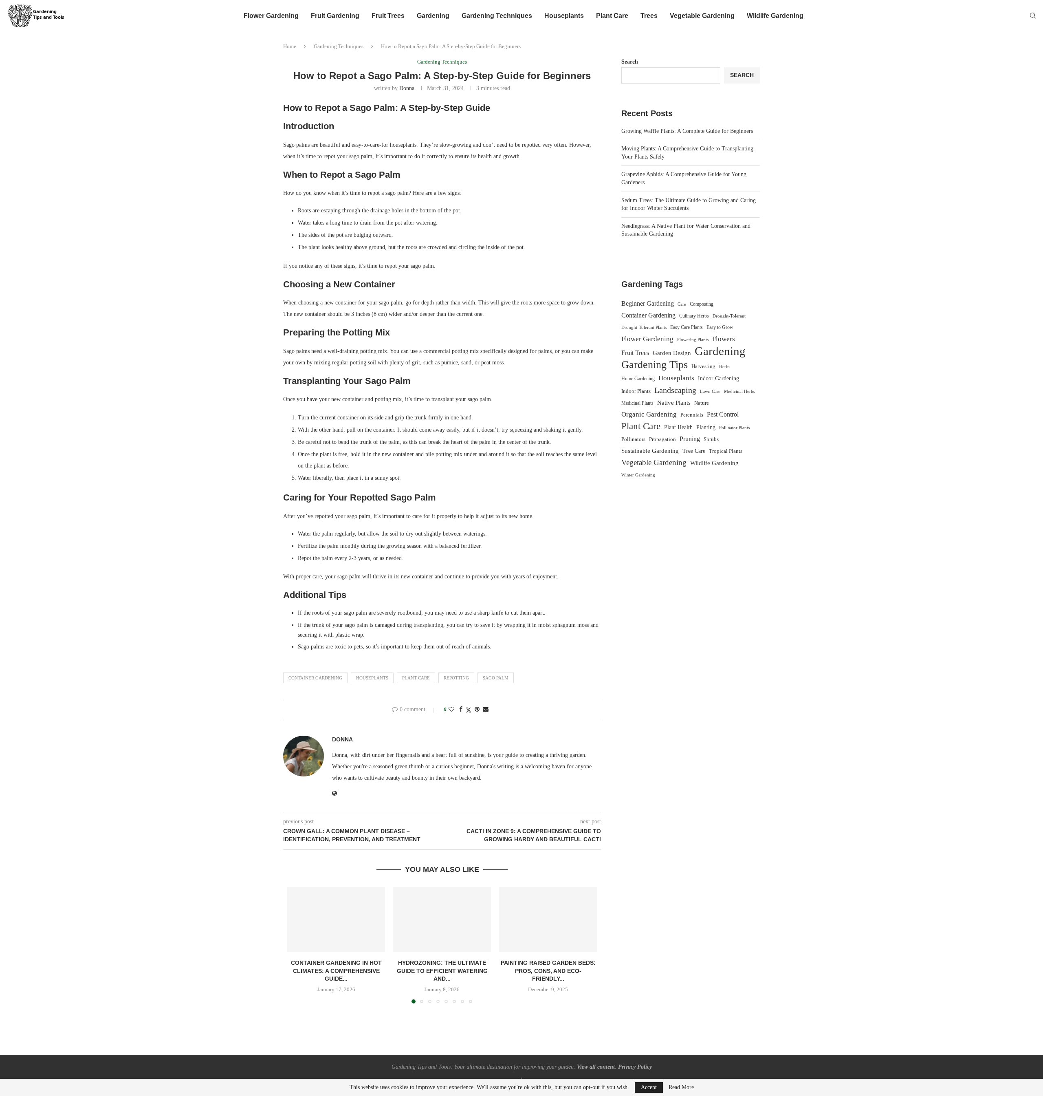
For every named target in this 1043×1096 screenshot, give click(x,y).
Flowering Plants (693, 339)
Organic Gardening (649, 414)
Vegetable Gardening (702, 15)
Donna (406, 88)
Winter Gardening (638, 474)
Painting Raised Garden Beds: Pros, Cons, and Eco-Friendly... (548, 970)
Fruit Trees (388, 15)
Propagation (662, 439)
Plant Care (612, 15)
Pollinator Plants (734, 427)
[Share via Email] (485, 709)
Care (682, 304)
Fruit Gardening (335, 15)
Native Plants (674, 402)
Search (629, 62)
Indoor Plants (636, 391)
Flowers (723, 339)
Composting (701, 304)
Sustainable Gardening (650, 451)
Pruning (690, 439)
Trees (649, 15)
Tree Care (693, 451)
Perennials (691, 415)
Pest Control (723, 414)
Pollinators (633, 439)
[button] (298, 945)
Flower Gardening (271, 15)
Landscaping (675, 390)
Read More (681, 1087)
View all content (596, 1067)
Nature (701, 403)
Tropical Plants (725, 451)
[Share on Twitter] (468, 710)
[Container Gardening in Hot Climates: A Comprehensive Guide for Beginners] (336, 919)
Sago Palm (495, 677)
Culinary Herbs (694, 316)
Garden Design (672, 353)
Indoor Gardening (718, 378)
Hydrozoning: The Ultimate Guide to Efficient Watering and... (442, 970)
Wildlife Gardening (775, 15)
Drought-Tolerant (729, 315)
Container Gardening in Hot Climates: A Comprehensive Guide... (336, 970)
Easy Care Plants (686, 327)
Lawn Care (710, 391)
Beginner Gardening (647, 303)
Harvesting (703, 366)
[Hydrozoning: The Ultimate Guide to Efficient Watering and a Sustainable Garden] (442, 919)
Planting (705, 427)
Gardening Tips (654, 364)
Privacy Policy (635, 1067)
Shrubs (711, 439)
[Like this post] (451, 709)
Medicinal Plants (637, 403)
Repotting (456, 677)
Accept (649, 1087)
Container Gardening (315, 677)
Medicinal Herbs (739, 391)
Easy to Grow (719, 327)
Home (289, 46)
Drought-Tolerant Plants (644, 327)
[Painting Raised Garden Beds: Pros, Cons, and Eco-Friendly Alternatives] (548, 919)
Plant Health (678, 427)
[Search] (1033, 16)
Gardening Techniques (497, 15)
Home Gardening (638, 379)
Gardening (433, 15)
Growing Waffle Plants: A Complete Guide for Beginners (687, 131)
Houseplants (564, 15)
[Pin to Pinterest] (477, 709)
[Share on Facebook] (460, 709)
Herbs (724, 366)
